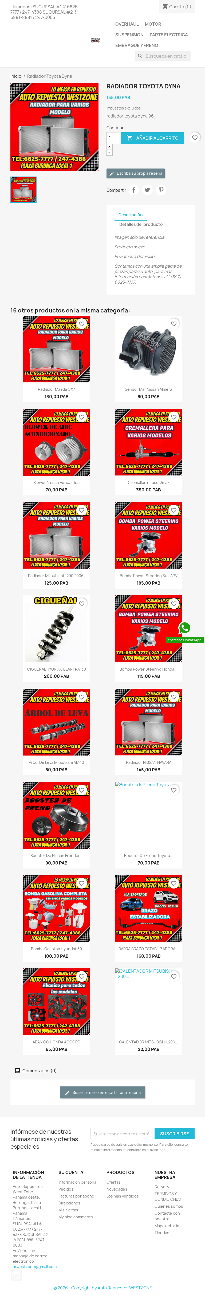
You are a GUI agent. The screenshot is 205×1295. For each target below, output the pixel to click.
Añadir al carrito (153, 138)
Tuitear (147, 190)
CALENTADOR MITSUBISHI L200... (148, 1041)
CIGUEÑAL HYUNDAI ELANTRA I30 (56, 669)
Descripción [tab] (131, 215)
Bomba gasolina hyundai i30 (56, 948)
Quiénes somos (169, 1206)
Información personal (77, 1182)
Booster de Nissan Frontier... (56, 855)
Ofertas (114, 1182)
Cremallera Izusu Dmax (148, 482)
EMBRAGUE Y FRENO (136, 45)
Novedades (117, 1189)
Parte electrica (169, 35)
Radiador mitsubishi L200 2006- (56, 575)
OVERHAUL (127, 24)
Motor (153, 24)
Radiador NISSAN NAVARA (148, 762)
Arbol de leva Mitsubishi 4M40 (56, 762)
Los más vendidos (123, 1196)
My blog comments (75, 1216)
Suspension (129, 35)
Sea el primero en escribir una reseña (106, 1092)
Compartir (133, 190)
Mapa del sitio (167, 1225)
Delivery (162, 1186)
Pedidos (65, 1189)
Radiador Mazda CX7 (56, 389)
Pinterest (161, 190)
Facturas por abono (76, 1196)
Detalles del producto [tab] (141, 224)
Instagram (16, 1275)
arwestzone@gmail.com (35, 1266)
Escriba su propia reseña (139, 173)
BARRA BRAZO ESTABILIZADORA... (149, 948)
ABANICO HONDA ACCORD (56, 1041)
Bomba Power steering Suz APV (149, 575)
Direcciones (69, 1203)
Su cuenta (70, 1172)
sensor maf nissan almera (148, 389)
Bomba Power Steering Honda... (149, 669)
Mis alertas (68, 1209)
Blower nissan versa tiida (56, 482)
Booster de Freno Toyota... (148, 855)
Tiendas (162, 1232)
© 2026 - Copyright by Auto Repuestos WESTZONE (102, 1288)
